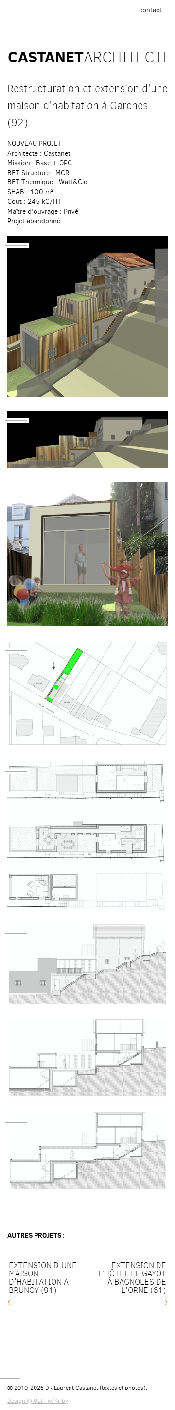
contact (153, 12)
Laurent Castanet (76, 1387)
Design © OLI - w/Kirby (37, 1401)
